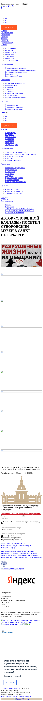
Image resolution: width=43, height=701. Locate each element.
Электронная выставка (13, 109)
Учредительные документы (15, 68)
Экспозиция (9, 56)
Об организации (7, 33)
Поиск (25, 4)
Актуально (9, 91)
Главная (8, 205)
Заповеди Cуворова (17, 545)
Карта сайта (5, 545)
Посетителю (5, 35)
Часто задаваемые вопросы (15, 97)
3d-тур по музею (11, 60)
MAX (9, 543)
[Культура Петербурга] (23, 624)
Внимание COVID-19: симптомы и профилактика (21, 514)
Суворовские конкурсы (14, 107)
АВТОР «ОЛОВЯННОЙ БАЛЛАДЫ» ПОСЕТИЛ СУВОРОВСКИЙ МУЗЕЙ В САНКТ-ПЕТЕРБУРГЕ (19, 211)
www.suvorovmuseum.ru (11, 688)
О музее (4, 31)
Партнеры (9, 74)
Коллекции (9, 54)
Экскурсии (9, 89)
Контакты (4, 39)
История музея (10, 48)
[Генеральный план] (25, 624)
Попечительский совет (13, 76)
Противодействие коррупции (16, 72)
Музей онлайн (10, 52)
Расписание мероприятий (15, 83)
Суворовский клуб (12, 105)
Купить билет (9, 27)
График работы (11, 85)
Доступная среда (7, 43)
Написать (10, 682)
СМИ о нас (5, 41)
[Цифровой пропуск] (27, 624)
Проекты (4, 37)
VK (23, 543)
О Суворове (9, 50)
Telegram (16, 543)
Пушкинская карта (12, 95)
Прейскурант (10, 87)
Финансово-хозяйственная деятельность (20, 70)
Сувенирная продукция (14, 93)
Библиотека (9, 58)
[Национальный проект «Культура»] (29, 624)
